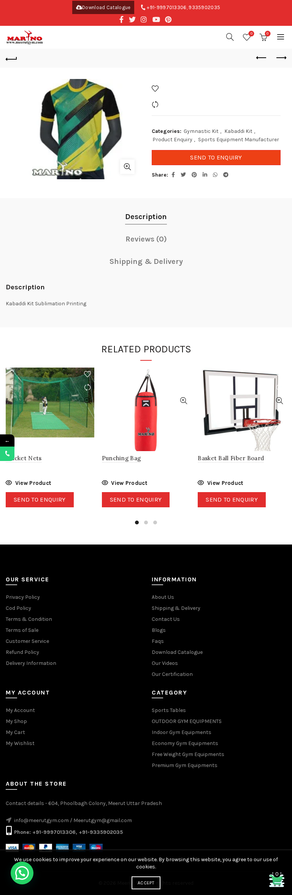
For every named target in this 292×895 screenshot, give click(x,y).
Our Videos (165, 663)
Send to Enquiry (216, 157)
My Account (20, 710)
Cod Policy (18, 608)
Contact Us (166, 619)
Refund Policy (22, 652)
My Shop (16, 721)
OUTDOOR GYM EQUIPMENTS (187, 721)
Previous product (261, 58)
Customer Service (27, 641)
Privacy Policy (23, 597)
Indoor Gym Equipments (181, 732)
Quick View (87, 400)
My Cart (15, 732)
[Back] (11, 58)
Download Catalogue (106, 7)
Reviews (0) (146, 239)
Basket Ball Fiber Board (231, 458)
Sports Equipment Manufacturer (238, 139)
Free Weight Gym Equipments (188, 754)
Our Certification (172, 674)
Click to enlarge (127, 166)
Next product (280, 58)
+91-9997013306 (166, 7)
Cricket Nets (24, 458)
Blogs (159, 630)
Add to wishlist (179, 88)
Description (146, 216)
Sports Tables (169, 710)
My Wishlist (20, 743)
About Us (163, 597)
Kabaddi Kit (238, 131)
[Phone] (7, 454)
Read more (28, 484)
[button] (22, 873)
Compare (172, 104)
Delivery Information (31, 663)
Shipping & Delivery (146, 261)
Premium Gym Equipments (184, 765)
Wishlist (251, 34)
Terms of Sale (22, 630)
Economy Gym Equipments (185, 743)
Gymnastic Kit (201, 131)
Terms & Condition (29, 619)
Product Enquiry (172, 139)
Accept (146, 883)
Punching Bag (121, 458)
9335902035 (204, 7)
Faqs (158, 641)
